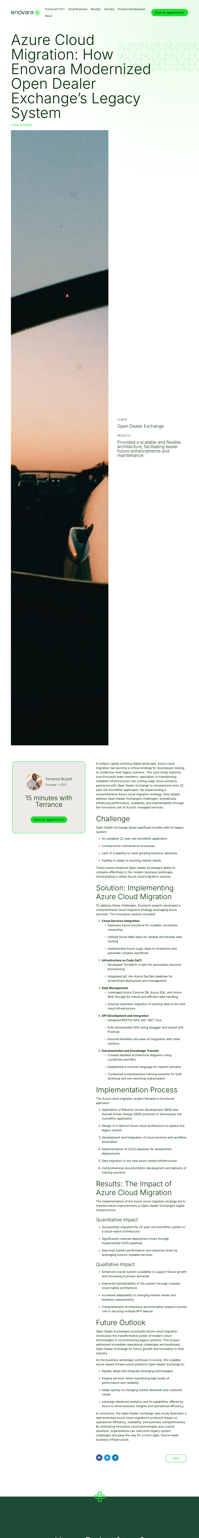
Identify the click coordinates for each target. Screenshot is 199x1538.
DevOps (109, 9)
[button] (99, 1457)
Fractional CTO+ (55, 9)
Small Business (77, 9)
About (48, 15)
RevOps (96, 9)
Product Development (131, 9)
